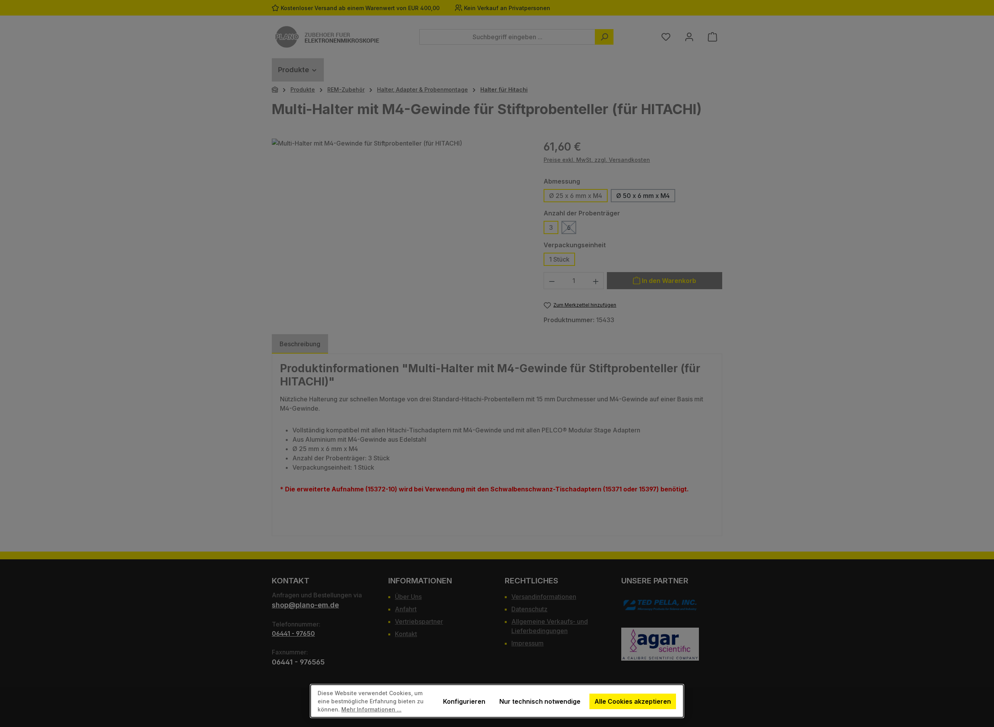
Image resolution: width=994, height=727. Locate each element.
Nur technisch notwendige (539, 701)
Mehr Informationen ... (371, 709)
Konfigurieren (464, 701)
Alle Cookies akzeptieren (632, 701)
